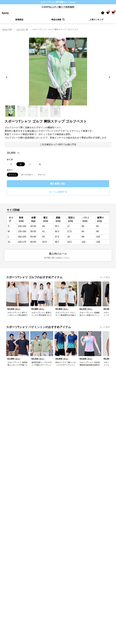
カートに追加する (58, 192)
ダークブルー (27, 175)
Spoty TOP (7, 29)
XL (40, 164)
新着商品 (19, 19)
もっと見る (105, 277)
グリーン (42, 175)
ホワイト (12, 175)
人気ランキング (97, 19)
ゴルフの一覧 (22, 29)
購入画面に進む (58, 183)
